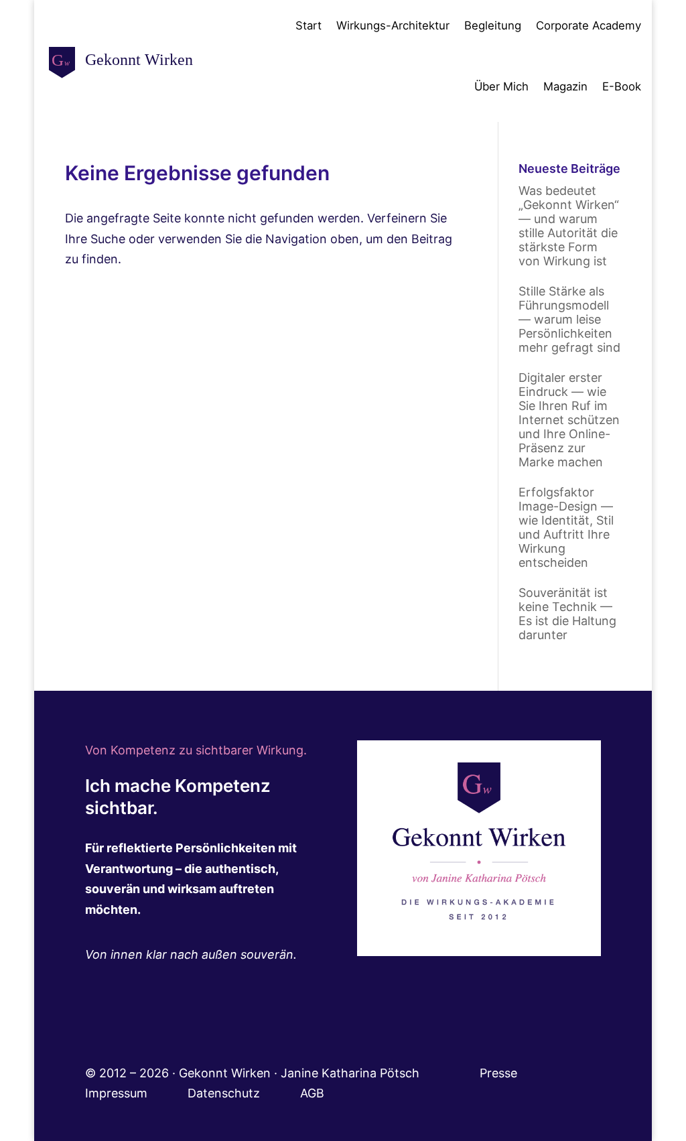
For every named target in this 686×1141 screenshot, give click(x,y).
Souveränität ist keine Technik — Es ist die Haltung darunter (567, 614)
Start (308, 25)
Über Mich (501, 86)
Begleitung (492, 25)
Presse (500, 1073)
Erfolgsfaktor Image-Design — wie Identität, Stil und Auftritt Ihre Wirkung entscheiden (566, 527)
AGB (312, 1093)
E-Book (621, 86)
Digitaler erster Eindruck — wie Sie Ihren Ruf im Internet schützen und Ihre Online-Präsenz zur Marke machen (569, 420)
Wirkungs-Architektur (393, 25)
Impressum (136, 1093)
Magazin (565, 86)
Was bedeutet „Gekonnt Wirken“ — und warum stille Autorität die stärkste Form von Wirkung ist (569, 226)
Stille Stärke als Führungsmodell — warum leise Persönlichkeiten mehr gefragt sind (569, 319)
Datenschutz (244, 1093)
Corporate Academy (588, 25)
